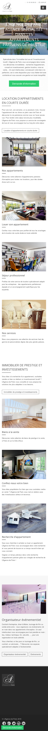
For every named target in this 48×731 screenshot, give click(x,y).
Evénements (36, 654)
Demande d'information (24, 83)
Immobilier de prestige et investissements (20, 392)
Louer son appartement (15, 224)
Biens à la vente (10, 432)
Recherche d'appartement (16, 536)
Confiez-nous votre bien (15, 483)
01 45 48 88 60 (31, 2)
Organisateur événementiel (15, 654)
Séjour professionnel (13, 275)
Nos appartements (12, 170)
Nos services (9, 333)
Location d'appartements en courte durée (20, 130)
